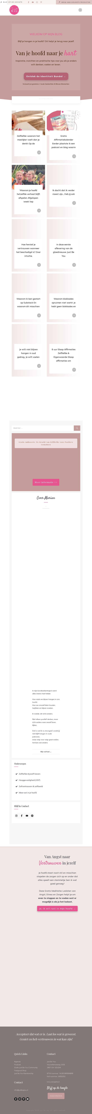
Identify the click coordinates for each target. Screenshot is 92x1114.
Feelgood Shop (20, 1070)
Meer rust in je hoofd (28, 792)
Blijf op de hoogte (12, 2)
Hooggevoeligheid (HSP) (29, 780)
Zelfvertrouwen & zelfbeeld (31, 786)
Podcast (17, 1065)
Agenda (17, 1062)
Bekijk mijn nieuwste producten (76, 2)
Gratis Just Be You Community (25, 1067)
